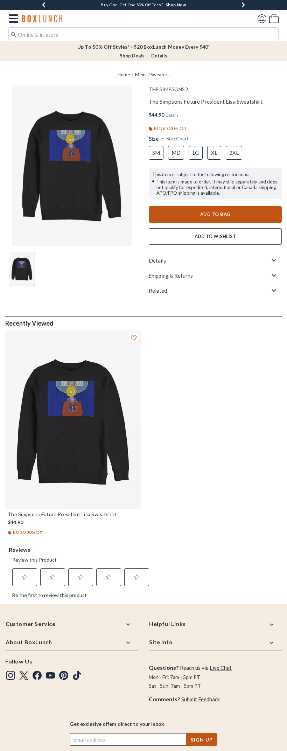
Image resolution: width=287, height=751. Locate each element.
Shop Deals (132, 55)
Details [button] (172, 115)
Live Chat (221, 668)
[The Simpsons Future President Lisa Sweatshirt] (73, 420)
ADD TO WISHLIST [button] (215, 236)
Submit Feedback (200, 699)
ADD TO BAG (215, 214)
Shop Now (176, 4)
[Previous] (43, 5)
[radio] (156, 153)
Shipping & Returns (171, 275)
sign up (201, 740)
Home (124, 74)
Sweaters (159, 74)
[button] (12, 18)
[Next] (243, 5)
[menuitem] (274, 18)
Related (158, 290)
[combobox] (143, 34)
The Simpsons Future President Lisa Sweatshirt (62, 514)
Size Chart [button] (177, 138)
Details (159, 55)
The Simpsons (167, 89)
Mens (140, 74)
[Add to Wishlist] (134, 337)
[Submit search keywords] (13, 34)
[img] (10, 675)
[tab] (21, 268)
